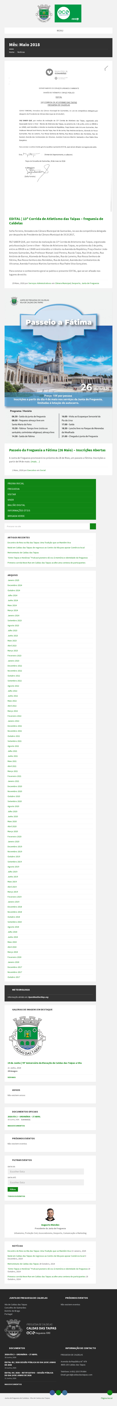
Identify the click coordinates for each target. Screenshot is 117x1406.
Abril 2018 (12, 947)
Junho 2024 (13, 600)
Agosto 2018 (13, 926)
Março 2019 (13, 891)
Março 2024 (13, 610)
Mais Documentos (16, 1126)
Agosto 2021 (13, 746)
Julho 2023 (12, 630)
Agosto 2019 (13, 866)
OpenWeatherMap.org (38, 997)
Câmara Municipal (63, 283)
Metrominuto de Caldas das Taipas (23, 552)
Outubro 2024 (14, 590)
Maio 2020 (12, 821)
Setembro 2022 (15, 680)
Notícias (21, 52)
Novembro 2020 (15, 791)
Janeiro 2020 (13, 841)
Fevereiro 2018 (14, 957)
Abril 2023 (12, 645)
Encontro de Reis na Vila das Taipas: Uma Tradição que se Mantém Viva (39, 542)
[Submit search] (93, 526)
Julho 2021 (12, 751)
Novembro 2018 (15, 912)
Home (11, 52)
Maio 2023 (12, 640)
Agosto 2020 (13, 806)
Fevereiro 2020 (14, 836)
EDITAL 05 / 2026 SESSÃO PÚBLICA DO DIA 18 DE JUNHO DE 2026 (30, 1363)
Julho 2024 (12, 595)
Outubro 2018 (14, 916)
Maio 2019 (12, 881)
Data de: (12, 1166)
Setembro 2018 (15, 921)
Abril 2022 (12, 705)
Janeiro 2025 (13, 580)
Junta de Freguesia (90, 283)
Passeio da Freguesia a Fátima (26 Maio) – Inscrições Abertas (57, 450)
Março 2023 (13, 650)
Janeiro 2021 (13, 781)
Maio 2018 (12, 942)
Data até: (12, 1177)
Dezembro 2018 (15, 906)
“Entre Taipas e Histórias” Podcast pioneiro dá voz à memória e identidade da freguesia (48, 557)
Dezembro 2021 (15, 726)
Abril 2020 (12, 826)
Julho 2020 (12, 811)
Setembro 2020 (15, 801)
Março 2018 (13, 952)
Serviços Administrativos (39, 283)
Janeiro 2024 (13, 615)
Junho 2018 (13, 937)
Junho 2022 (13, 695)
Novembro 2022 (15, 670)
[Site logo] (58, 21)
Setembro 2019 (15, 861)
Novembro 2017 (15, 972)
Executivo (31, 470)
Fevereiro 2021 (14, 776)
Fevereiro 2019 (14, 896)
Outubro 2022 (14, 675)
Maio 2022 (12, 700)
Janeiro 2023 (13, 660)
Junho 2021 (13, 756)
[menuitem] (50, 483)
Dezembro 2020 (15, 786)
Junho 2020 (13, 816)
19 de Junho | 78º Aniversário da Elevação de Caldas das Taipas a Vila (45, 1062)
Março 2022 (13, 711)
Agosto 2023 (13, 625)
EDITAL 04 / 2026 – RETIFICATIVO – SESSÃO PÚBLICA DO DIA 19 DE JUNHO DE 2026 (29, 1374)
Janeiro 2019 (13, 901)
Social (43, 470)
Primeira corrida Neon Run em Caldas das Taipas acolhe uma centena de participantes (46, 562)
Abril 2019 (12, 886)
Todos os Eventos (16, 1196)
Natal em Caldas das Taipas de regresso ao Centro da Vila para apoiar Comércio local (46, 547)
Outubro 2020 (14, 796)
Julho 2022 (12, 690)
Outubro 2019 (14, 856)
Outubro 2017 (14, 977)
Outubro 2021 (14, 736)
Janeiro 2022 (13, 721)
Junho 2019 (13, 876)
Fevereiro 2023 (14, 655)
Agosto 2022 (13, 685)
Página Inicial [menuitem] (106, 1398)
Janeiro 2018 (13, 962)
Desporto (76, 283)
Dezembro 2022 (15, 665)
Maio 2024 (12, 605)
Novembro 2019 (15, 851)
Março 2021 (13, 771)
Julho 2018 (12, 931)
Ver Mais (12, 1077)
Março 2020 (13, 831)
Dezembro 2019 (15, 846)
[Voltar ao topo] (109, 1392)
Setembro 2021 (15, 741)
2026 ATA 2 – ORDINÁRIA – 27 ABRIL (24, 1116)
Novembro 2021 (15, 731)
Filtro (13, 1189)
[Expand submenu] (90, 489)
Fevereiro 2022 (14, 716)
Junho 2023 (13, 635)
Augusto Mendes (50, 1224)
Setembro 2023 (15, 620)
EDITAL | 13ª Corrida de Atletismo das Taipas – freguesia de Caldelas (56, 220)
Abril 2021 (12, 766)
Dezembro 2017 (15, 967)
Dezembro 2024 (15, 585)
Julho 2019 (12, 871)
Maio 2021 (12, 761)
